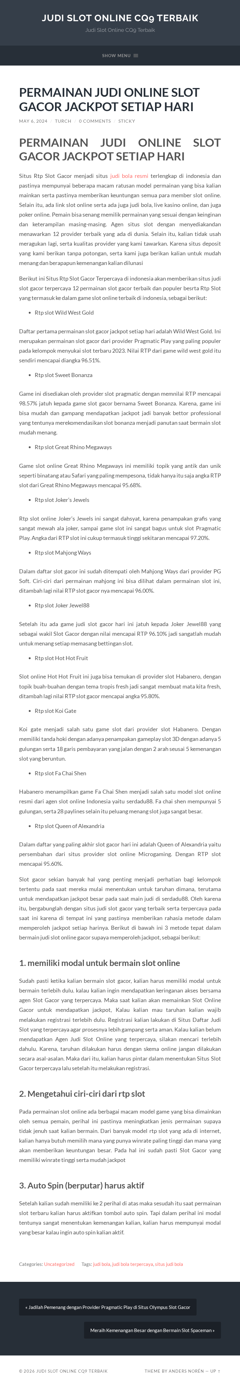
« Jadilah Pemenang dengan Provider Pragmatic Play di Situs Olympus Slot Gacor (107, 1307)
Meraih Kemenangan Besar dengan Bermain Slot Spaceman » (152, 1330)
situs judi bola (169, 1264)
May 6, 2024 (33, 121)
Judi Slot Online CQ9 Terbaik (120, 17)
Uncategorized (59, 1264)
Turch (63, 121)
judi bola (101, 1264)
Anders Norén (186, 1371)
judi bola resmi (129, 175)
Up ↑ (215, 1371)
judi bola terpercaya (132, 1264)
